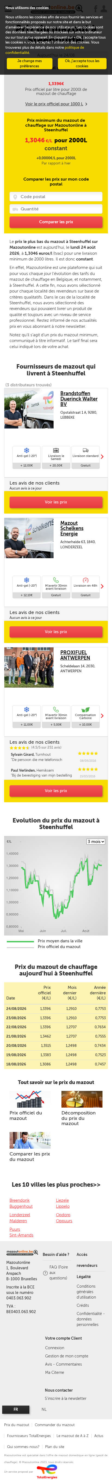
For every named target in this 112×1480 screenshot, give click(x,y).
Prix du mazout (16, 1425)
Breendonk (20, 1200)
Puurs (15, 1229)
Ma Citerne (54, 1372)
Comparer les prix (56, 221)
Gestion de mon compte (66, 1356)
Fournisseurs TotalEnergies (29, 1436)
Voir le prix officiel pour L (54, 104)
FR (16, 1409)
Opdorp (63, 1214)
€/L (39, 140)
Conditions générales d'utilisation (86, 1292)
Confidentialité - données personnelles (91, 1319)
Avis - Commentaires (63, 1364)
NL (44, 1409)
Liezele (62, 1200)
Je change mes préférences (29, 63)
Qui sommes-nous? (23, 1447)
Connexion (54, 1348)
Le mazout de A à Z (73, 1436)
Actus (98, 1436)
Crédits (83, 1305)
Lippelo (63, 1206)
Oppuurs (64, 1220)
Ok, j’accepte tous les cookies (82, 63)
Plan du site (54, 1447)
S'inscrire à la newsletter (65, 1398)
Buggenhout (21, 1206)
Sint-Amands (21, 1235)
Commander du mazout (54, 1425)
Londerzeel (20, 1214)
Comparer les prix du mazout (30, 1156)
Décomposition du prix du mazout (78, 1118)
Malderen (18, 1220)
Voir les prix (56, 502)
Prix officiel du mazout (26, 1115)
